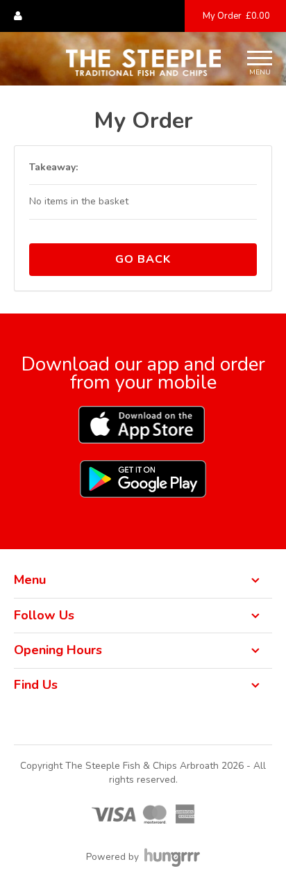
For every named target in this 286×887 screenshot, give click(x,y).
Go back (143, 259)
